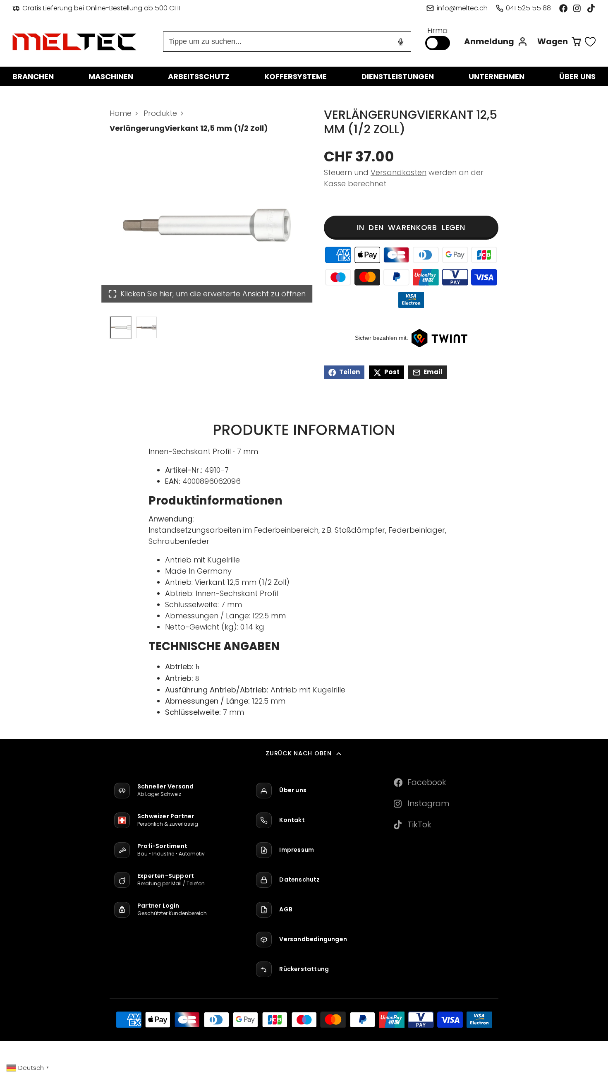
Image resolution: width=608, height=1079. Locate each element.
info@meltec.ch (462, 8)
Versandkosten (398, 173)
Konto (496, 41)
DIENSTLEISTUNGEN (397, 76)
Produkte (160, 113)
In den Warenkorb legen (411, 228)
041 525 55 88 (528, 8)
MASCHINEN (111, 76)
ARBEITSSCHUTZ (199, 76)
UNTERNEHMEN (496, 76)
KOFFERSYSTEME (295, 76)
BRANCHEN (33, 76)
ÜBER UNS (577, 76)
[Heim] (74, 41)
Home (121, 113)
